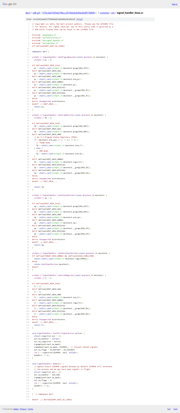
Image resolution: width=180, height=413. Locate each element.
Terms (30, 409)
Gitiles (15, 409)
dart (27, 12)
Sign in (174, 4)
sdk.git (36, 12)
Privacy (23, 409)
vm (113, 12)
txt (169, 409)
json (175, 409)
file (79, 19)
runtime (104, 12)
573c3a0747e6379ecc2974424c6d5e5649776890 (68, 12)
